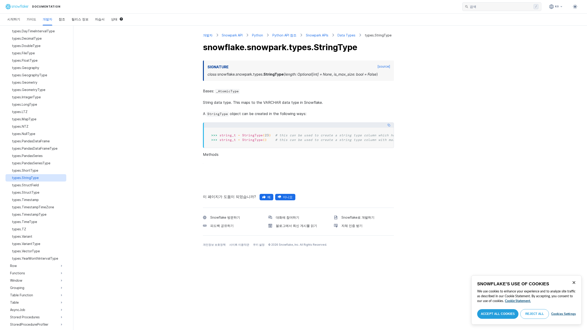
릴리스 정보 (80, 19)
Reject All (534, 314)
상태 (114, 19)
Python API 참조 (284, 35)
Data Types (346, 35)
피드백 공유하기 (222, 226)
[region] (526, 299)
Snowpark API (232, 35)
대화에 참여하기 (287, 217)
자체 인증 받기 (352, 226)
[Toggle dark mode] (575, 6)
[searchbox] (501, 7)
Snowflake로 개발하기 (357, 217)
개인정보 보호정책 (214, 244)
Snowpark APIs (317, 35)
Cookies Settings (563, 314)
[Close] (574, 283)
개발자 (47, 19)
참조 (62, 19)
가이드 (31, 19)
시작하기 (13, 19)
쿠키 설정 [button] (259, 244)
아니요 (288, 197)
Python (257, 35)
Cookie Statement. (518, 301)
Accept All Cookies (498, 314)
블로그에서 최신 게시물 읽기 (296, 226)
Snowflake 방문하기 (225, 217)
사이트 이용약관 (239, 244)
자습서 (100, 19)
